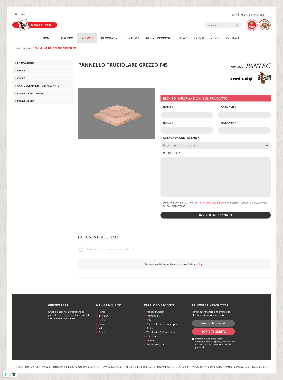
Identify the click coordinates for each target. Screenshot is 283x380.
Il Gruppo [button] (65, 38)
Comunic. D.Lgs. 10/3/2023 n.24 (251, 366)
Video (215, 38)
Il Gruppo (103, 315)
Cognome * (228, 107)
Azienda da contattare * (181, 138)
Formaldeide (25, 63)
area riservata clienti (254, 14)
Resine (21, 70)
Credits (228, 366)
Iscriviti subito (213, 331)
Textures (132, 38)
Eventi (199, 38)
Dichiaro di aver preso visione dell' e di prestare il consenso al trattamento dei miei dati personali (215, 204)
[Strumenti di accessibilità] (14, 374)
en (233, 14)
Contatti (233, 38)
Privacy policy (198, 366)
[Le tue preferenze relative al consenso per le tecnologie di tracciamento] (6, 374)
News (183, 38)
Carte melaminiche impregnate (38, 85)
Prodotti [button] (87, 38)
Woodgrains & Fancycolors (160, 332)
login (22, 14)
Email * (168, 122)
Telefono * (228, 122)
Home (47, 38)
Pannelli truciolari (30, 93)
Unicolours (152, 336)
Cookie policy (215, 366)
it (228, 14)
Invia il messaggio (215, 215)
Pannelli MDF (26, 100)
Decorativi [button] (109, 38)
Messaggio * (171, 153)
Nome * (168, 107)
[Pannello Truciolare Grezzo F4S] (117, 113)
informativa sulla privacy (212, 202)
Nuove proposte (159, 38)
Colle (21, 78)
